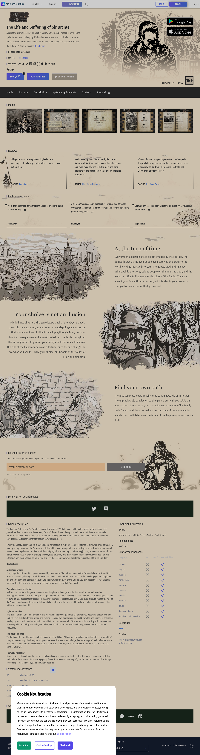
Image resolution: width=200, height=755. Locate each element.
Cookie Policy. (64, 733)
